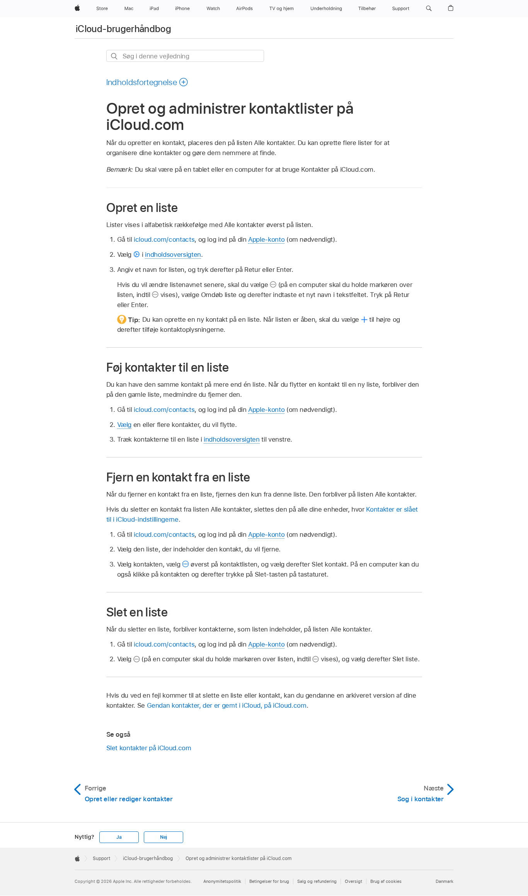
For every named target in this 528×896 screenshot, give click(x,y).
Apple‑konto (266, 239)
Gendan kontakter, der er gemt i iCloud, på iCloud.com (227, 705)
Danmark (444, 881)
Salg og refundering (317, 881)
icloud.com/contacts (164, 239)
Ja (119, 837)
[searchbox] (185, 56)
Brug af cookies (386, 881)
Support (101, 858)
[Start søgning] (115, 56)
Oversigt (353, 881)
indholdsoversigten (173, 254)
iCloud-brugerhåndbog (123, 28)
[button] (429, 8)
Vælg (124, 424)
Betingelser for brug (269, 881)
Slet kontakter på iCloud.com (148, 748)
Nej (163, 837)
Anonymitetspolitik (222, 881)
